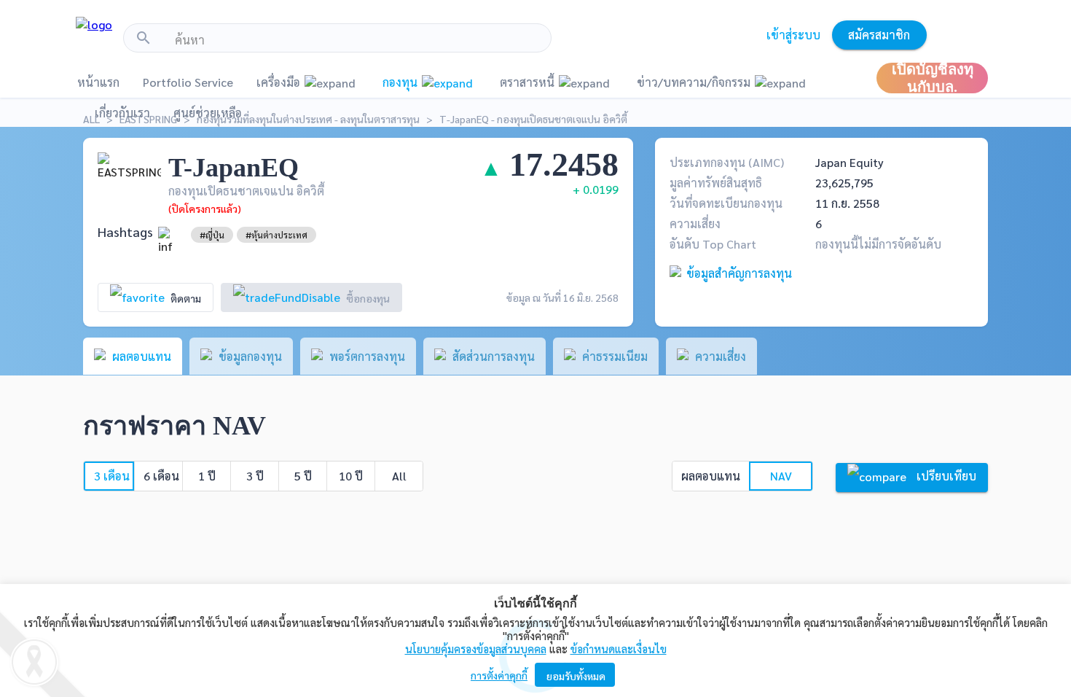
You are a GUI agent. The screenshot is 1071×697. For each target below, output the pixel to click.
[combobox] (357, 40)
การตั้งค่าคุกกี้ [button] (499, 675)
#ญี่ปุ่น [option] (212, 235)
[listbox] (212, 235)
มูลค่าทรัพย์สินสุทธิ (716, 182)
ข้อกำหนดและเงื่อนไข (618, 648)
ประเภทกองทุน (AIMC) (727, 162)
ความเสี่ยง (695, 223)
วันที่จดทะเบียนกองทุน (726, 203)
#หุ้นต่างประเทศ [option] (276, 235)
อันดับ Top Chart (713, 244)
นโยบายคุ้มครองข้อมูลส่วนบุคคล (475, 648)
